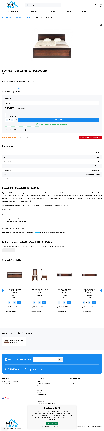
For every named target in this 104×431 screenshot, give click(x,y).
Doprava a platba (41, 394)
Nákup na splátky (41, 397)
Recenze (73, 383)
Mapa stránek (17, 428)
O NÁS (38, 381)
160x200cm (28, 17)
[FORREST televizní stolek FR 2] (14, 275)
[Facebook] (3, 398)
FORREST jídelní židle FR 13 (39, 290)
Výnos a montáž (41, 388)
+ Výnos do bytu (11, 116)
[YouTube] (5, 398)
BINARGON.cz (98, 426)
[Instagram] (8, 398)
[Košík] (101, 4)
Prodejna (39, 392)
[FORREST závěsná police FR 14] (64, 275)
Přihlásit (60, 359)
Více (16, 88)
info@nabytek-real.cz (35, 370)
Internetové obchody (80, 426)
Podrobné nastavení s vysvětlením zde (52, 426)
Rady (72, 381)
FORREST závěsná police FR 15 (89, 290)
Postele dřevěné (18, 17)
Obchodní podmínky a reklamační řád (47, 403)
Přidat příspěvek (8, 250)
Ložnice (8, 17)
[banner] (12, 4)
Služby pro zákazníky (42, 399)
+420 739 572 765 (28, 81)
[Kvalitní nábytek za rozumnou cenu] (3, 17)
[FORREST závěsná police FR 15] (89, 275)
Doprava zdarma (41, 386)
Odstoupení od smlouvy (43, 383)
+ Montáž (9, 114)
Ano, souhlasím (52, 423)
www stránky (91, 426)
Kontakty (39, 390)
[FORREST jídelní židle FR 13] (39, 275)
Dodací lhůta (40, 401)
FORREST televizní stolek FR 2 (15, 290)
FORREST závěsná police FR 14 (64, 290)
